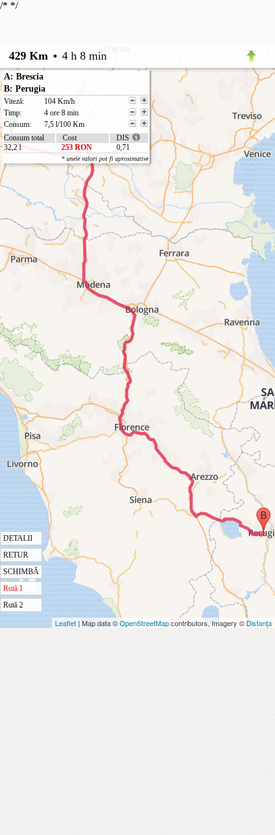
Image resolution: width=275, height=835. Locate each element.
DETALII (18, 538)
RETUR (15, 554)
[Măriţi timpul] (144, 112)
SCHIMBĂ (21, 571)
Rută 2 (13, 604)
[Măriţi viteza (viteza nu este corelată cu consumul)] (144, 100)
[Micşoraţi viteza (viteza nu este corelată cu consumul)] (132, 100)
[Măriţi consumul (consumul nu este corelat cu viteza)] (144, 124)
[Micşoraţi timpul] (132, 112)
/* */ (74, 304)
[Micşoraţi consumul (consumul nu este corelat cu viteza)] (132, 124)
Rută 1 (13, 588)
